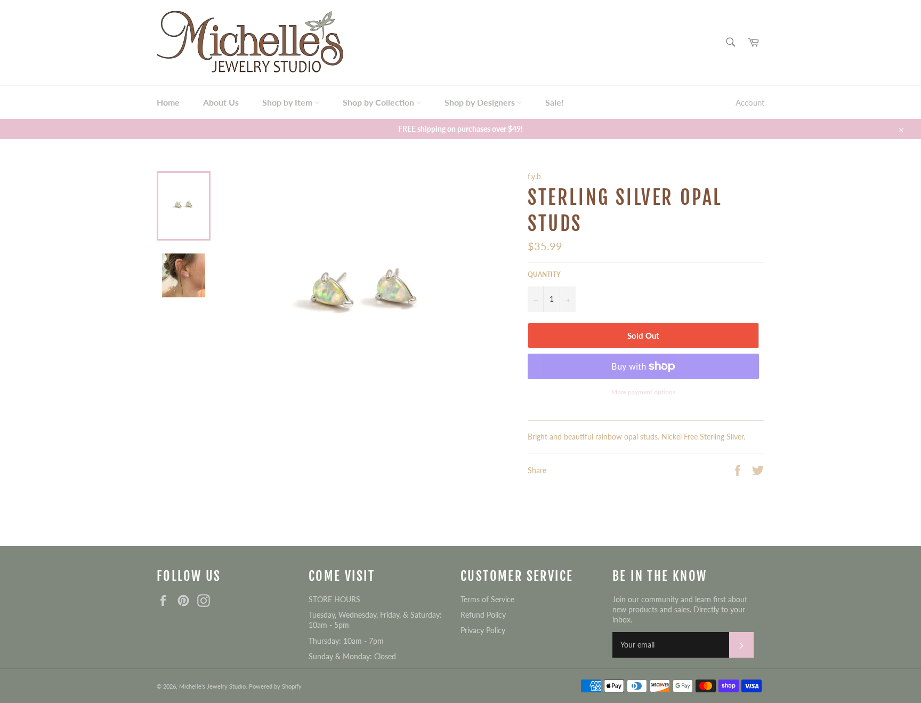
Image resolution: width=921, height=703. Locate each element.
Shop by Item (288, 102)
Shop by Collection (379, 102)
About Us (221, 102)
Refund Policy (483, 614)
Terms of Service (487, 599)
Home (168, 102)
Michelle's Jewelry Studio (212, 686)
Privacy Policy (483, 630)
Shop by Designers (481, 102)
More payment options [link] (643, 392)
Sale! (554, 102)
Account (750, 102)
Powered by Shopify (275, 686)
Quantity (544, 274)
